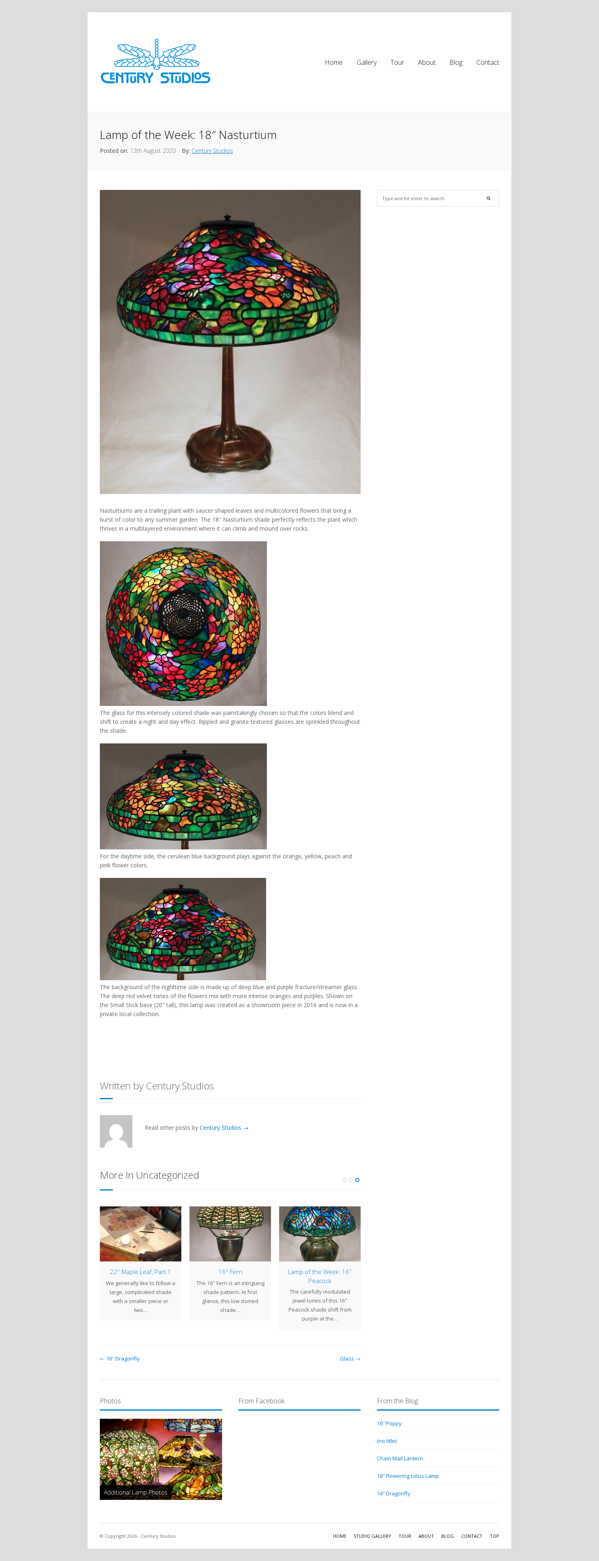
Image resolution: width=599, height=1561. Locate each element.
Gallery (367, 62)
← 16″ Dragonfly (120, 1358)
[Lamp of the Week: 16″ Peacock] (320, 1233)
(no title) (386, 1440)
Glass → (350, 1358)
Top (494, 1536)
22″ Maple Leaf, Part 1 (140, 1272)
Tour (397, 62)
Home (334, 62)
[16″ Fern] (230, 1233)
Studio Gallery (372, 1536)
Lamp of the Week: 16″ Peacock (320, 1276)
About (427, 62)
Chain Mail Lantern (400, 1458)
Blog (455, 62)
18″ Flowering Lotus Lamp (408, 1475)
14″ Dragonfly (393, 1493)
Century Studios (212, 150)
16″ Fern (230, 1272)
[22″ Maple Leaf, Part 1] (140, 1233)
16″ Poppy (389, 1423)
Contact (487, 62)
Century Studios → (224, 1127)
